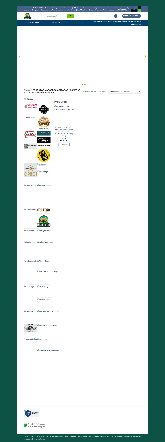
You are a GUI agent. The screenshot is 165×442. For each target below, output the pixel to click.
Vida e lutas (127, 21)
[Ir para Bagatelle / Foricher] (44, 109)
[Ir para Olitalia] (35, 248)
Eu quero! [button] (64, 144)
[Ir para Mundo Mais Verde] (44, 221)
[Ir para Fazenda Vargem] (30, 146)
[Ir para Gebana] (44, 155)
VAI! (70, 16)
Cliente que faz (114, 21)
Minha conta (136, 24)
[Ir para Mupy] (34, 234)
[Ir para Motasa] (44, 210)
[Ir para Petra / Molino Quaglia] (35, 271)
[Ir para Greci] (30, 170)
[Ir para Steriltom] (35, 314)
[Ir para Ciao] (30, 134)
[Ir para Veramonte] (35, 343)
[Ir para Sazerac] (48, 291)
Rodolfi (64, 138)
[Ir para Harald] (48, 176)
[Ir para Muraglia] (48, 234)
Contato (137, 21)
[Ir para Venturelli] (48, 330)
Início (27, 90)
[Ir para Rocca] (48, 276)
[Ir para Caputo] (44, 122)
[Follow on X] (132, 10)
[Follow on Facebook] (132, 7)
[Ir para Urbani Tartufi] (30, 328)
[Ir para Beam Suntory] (30, 117)
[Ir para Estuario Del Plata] (44, 139)
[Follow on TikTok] (139, 7)
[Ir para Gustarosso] (48, 166)
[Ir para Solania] (48, 303)
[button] (115, 16)
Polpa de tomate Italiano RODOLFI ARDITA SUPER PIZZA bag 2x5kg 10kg (64, 133)
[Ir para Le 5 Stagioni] (48, 195)
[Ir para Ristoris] (48, 264)
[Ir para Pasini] (48, 249)
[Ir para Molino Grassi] (35, 213)
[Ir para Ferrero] (44, 146)
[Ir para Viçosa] (48, 342)
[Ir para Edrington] (44, 133)
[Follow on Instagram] (136, 7)
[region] (82, 55)
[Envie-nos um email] (136, 10)
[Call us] (139, 10)
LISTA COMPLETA (100, 21)
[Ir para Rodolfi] (35, 291)
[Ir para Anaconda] (30, 106)
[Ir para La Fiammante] (35, 187)
